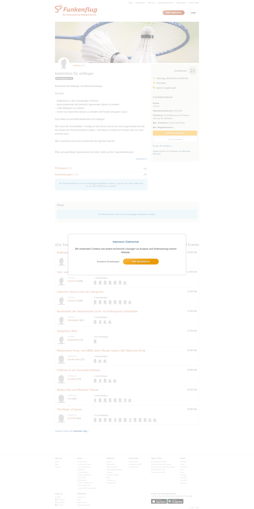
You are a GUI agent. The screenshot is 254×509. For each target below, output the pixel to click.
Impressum (118, 242)
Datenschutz (132, 242)
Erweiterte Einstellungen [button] (108, 261)
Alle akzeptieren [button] (141, 261)
